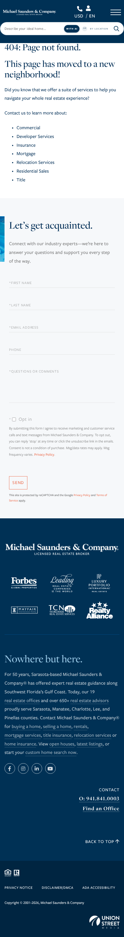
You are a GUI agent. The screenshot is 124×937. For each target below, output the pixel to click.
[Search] (116, 28)
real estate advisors (89, 701)
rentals (80, 726)
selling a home (57, 726)
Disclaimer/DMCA (57, 888)
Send (18, 482)
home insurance (20, 744)
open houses (61, 744)
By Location (99, 28)
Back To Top (100, 841)
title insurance (57, 735)
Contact (109, 789)
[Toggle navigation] (115, 12)
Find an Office (101, 808)
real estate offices (22, 701)
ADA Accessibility (98, 888)
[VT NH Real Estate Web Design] (104, 922)
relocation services (92, 735)
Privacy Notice (19, 888)
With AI (71, 28)
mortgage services (23, 735)
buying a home (26, 726)
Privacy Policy (44, 455)
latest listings (90, 744)
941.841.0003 (81, 8)
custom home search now (50, 752)
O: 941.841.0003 (99, 798)
